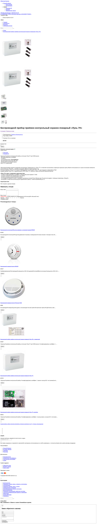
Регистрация (9, 4)
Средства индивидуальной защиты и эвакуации (15, 492)
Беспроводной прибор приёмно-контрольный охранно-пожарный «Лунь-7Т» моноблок (19, 412)
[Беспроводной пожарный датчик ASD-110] (14, 263)
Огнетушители (6, 482)
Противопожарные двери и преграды (12, 488)
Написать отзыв (10, 131)
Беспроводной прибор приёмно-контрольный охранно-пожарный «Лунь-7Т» (17, 375)
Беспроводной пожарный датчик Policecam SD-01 (11, 302)
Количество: (3, 143)
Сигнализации (6, 485)
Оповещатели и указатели (9, 487)
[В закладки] (1, 311)
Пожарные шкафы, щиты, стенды (11, 486)
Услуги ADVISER (7, 494)
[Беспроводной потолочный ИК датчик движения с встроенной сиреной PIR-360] (14, 227)
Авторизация (9, 5)
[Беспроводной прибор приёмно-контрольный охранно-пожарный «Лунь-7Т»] (14, 373)
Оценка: (2, 197)
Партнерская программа (9, 459)
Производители (7, 456)
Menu (2, 19)
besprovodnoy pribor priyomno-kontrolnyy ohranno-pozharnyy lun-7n (17, 424)
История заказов (7, 449)
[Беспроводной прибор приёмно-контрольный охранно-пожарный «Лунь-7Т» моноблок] (14, 409)
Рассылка (5, 451)
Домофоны (6, 496)
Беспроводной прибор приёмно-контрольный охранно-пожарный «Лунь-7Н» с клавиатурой (20, 339)
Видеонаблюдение (7, 490)
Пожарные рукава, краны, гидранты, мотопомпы (15, 484)
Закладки (5, 450)
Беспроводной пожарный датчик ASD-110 (9, 266)
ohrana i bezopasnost (38, 424)
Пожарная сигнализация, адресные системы (14, 491)
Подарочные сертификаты (9, 458)
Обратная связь (7, 465)
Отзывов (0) (6, 153)
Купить (2, 146)
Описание (5, 152)
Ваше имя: (3, 189)
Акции (4, 460)
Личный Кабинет (7, 448)
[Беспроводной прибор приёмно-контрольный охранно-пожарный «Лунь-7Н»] (17, 63)
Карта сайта (6, 467)
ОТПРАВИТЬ (4, 521)
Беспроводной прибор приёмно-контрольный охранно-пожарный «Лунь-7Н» (22, 31)
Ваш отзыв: (3, 195)
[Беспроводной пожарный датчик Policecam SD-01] (14, 300)
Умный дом (6, 493)
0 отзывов (3, 131)
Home (4, 30)
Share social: (4, 150)
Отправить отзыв (4, 199)
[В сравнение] (1, 276)
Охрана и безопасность (17, 134)
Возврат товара (7, 466)
